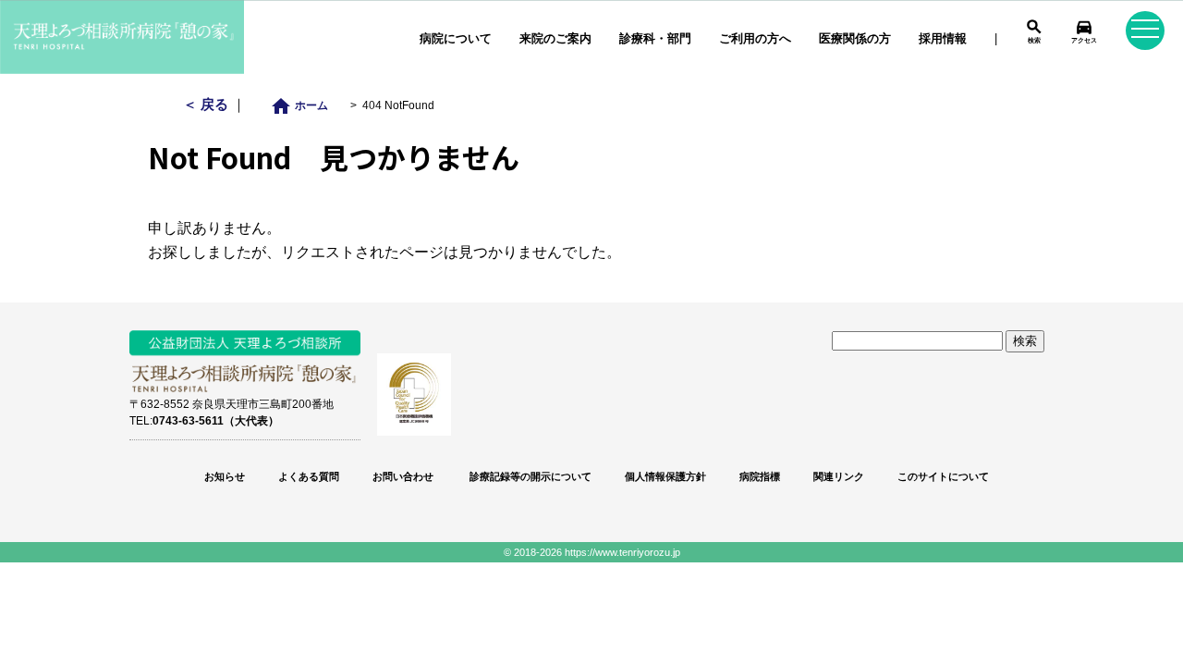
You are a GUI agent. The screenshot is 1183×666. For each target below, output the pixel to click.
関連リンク (838, 476)
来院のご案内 (555, 38)
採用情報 (943, 38)
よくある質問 (308, 476)
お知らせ (224, 476)
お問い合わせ (402, 476)
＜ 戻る (207, 104)
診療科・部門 (655, 38)
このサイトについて (943, 476)
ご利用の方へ (755, 38)
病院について (456, 38)
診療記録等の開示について (529, 476)
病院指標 (759, 476)
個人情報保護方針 (665, 476)
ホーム (304, 105)
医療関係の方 (855, 38)
